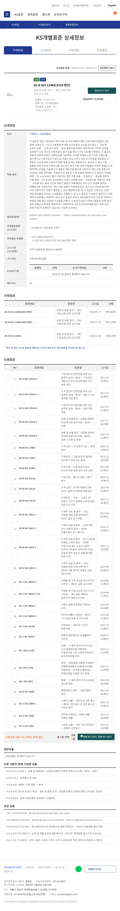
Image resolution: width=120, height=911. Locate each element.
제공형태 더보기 (107, 67)
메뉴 (7, 14)
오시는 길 (60, 867)
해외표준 (32, 14)
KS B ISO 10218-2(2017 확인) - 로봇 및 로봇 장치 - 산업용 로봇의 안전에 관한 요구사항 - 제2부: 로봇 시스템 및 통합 (56, 791)
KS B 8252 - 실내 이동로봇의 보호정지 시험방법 (31, 798)
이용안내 (97, 5)
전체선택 (7, 367)
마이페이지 (107, 14)
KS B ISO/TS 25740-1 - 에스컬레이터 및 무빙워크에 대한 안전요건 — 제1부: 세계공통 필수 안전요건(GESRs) (56, 826)
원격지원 (8, 871)
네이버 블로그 (78, 869)
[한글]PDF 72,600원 (93, 99)
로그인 (66, 5)
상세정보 (46, 50)
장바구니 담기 (102, 90)
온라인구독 (60, 14)
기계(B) (33, 133)
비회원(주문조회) (81, 5)
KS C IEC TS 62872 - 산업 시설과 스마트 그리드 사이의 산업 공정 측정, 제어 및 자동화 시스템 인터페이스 (56, 840)
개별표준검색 (71, 24)
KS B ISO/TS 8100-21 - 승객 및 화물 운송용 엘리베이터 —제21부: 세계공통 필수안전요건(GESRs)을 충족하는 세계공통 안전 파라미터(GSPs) (56, 833)
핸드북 (46, 14)
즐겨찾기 (83, 91)
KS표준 (19, 14)
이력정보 (74, 50)
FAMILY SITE (94, 869)
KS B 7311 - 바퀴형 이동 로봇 (22, 777)
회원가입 (55, 5)
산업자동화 (45, 133)
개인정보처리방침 (12, 867)
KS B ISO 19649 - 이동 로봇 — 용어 (25, 784)
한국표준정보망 (20, 5)
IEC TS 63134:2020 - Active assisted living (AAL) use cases (38, 813)
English (112, 5)
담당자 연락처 (44, 867)
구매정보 (18, 50)
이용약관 (29, 867)
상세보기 (35, 312)
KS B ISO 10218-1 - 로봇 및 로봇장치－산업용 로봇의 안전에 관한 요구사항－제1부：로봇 (52, 771)
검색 (101, 14)
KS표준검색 (44, 24)
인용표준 (102, 50)
